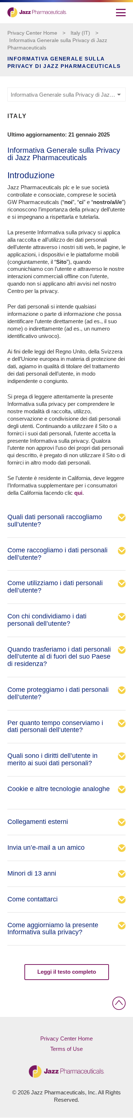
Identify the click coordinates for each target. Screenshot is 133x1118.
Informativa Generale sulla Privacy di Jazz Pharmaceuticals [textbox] (68, 95)
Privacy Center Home (32, 33)
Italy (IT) (80, 33)
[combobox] (66, 94)
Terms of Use (66, 1049)
